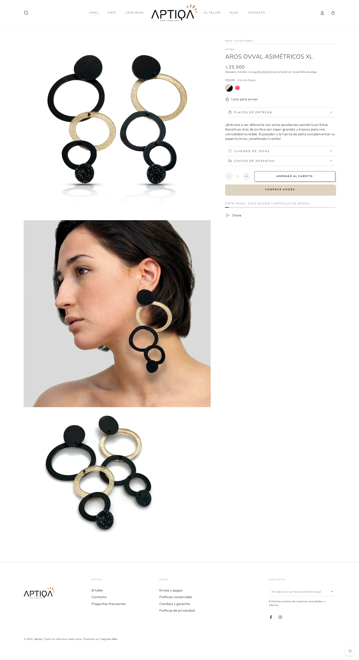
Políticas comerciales (175, 597)
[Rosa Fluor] (237, 88)
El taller (97, 590)
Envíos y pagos (170, 590)
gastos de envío (263, 71)
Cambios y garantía (174, 604)
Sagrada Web (109, 638)
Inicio (229, 40)
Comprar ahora (280, 189)
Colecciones (244, 40)
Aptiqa (38, 638)
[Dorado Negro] (229, 88)
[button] (26, 12)
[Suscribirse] (333, 591)
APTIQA (229, 49)
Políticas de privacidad (177, 610)
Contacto (99, 597)
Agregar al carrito (295, 176)
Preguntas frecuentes (109, 604)
